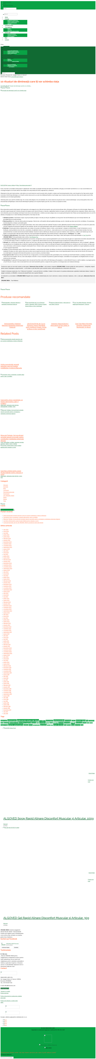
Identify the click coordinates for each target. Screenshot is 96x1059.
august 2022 (6, 612)
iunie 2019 (5, 678)
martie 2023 (6, 600)
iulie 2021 (5, 635)
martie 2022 (6, 621)
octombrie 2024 (7, 566)
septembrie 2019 (7, 672)
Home (6, 17)
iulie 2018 (5, 697)
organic (91, 722)
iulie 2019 (5, 676)
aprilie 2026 (6, 535)
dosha (37, 722)
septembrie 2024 (7, 568)
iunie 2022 (6, 616)
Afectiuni (5, 485)
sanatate (3, 444)
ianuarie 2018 (6, 708)
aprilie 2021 (6, 641)
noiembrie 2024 (7, 565)
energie (51, 722)
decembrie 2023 (7, 584)
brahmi (73, 721)
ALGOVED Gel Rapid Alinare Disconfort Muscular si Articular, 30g (46, 918)
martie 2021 (6, 642)
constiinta (91, 721)
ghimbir (56, 722)
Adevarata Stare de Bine (13, 31)
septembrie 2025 (7, 547)
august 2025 (6, 549)
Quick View (92, 773)
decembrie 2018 (7, 688)
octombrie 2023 (7, 588)
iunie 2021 (5, 637)
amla (44, 721)
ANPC (2, 1002)
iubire (75, 722)
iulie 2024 (5, 572)
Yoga (4, 501)
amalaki (41, 721)
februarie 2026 (7, 538)
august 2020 (6, 655)
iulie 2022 (5, 614)
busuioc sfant (81, 721)
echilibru (10, 406)
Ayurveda (5, 487)
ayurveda (68, 721)
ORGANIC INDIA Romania (12, 943)
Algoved (9, 54)
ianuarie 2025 (6, 561)
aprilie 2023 (6, 598)
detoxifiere (6, 442)
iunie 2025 (6, 552)
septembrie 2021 (7, 632)
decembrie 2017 (7, 710)
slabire (7, 444)
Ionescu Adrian (11, 185)
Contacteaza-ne (5, 988)
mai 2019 (5, 680)
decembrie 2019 (7, 667)
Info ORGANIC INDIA (8, 495)
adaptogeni (3, 405)
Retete (5, 499)
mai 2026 (5, 533)
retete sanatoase (36, 725)
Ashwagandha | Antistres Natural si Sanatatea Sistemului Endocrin (12, 325)
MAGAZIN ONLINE (8, 5)
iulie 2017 (5, 711)
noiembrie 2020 (7, 650)
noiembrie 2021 (7, 628)
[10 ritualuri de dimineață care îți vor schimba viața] (48, 137)
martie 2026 (6, 536)
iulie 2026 (5, 529)
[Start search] (1, 73)
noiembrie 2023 (7, 586)
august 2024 (6, 570)
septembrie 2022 (7, 611)
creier (2, 723)
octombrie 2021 (7, 630)
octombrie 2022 (7, 609)
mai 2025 (5, 554)
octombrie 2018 (7, 692)
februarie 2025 (7, 559)
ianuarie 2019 (6, 687)
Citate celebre (74, 226)
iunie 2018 (5, 699)
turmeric (77, 725)
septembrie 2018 (7, 694)
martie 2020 (6, 664)
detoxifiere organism (25, 723)
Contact (7, 39)
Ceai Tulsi (85, 235)
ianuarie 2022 (6, 625)
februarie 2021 (6, 644)
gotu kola (61, 723)
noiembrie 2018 (7, 690)
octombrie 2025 (7, 545)
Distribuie (16, 947)
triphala (15, 444)
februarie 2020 (7, 665)
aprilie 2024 (6, 577)
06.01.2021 (3, 185)
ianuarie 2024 (6, 582)
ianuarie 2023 (6, 604)
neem (88, 722)
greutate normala (19, 442)
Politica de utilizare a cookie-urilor (9, 1000)
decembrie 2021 (7, 627)
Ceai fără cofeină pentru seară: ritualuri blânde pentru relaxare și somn (12, 472)
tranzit (11, 444)
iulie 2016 (5, 713)
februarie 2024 (7, 581)
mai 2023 (5, 596)
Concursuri (6, 490)
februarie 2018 (6, 706)
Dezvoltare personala (24, 185)
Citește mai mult (91, 780)
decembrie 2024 (7, 563)
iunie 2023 (6, 595)
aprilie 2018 (6, 703)
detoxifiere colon (13, 723)
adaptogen (4, 721)
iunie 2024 (6, 574)
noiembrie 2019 (7, 669)
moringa (84, 723)
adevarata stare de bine (12, 405)
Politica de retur (5, 993)
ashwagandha (4, 406)
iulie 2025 (5, 551)
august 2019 (6, 674)
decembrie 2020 (7, 648)
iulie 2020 (5, 657)
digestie (33, 723)
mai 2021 (5, 639)
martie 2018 (6, 704)
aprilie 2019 (6, 681)
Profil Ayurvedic (7, 2)
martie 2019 (6, 683)
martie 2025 (6, 558)
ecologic (47, 722)
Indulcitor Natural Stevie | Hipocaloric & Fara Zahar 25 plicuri (60, 325)
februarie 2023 (7, 602)
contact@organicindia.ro (17, 76)
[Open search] (3, 14)
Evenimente (6, 494)
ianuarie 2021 (6, 646)
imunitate (67, 723)
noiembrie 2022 (7, 607)
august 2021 (6, 634)
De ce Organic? (11, 36)
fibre (54, 722)
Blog (4, 3)
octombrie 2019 (7, 671)
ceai (87, 721)
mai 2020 (5, 660)
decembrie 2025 (7, 542)
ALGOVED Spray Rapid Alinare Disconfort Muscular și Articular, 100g (48, 818)
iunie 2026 (6, 531)
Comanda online (9, 25)
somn (20, 476)
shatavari (49, 725)
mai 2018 (5, 701)
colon (2, 442)
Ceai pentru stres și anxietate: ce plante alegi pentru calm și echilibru (12, 401)
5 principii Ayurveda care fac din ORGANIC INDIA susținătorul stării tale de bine (23, 522)
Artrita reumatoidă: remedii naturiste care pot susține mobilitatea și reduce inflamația (11, 366)
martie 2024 (6, 579)
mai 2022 (5, 618)
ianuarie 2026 (6, 540)
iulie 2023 (5, 593)
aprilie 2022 (6, 619)
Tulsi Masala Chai (33, 237)
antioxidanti (49, 721)
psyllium (26, 725)
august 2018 (6, 695)
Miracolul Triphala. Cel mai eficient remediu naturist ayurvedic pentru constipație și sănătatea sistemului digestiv (12, 438)
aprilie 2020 (6, 662)
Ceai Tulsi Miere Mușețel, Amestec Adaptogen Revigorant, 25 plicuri (83, 325)
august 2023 (6, 591)
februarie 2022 (7, 623)
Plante (5, 497)
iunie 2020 (6, 658)
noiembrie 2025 (7, 543)
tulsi (2, 477)
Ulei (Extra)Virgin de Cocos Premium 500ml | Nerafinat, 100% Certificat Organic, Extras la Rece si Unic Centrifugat (36, 326)
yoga (82, 725)
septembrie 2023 (7, 589)
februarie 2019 (6, 685)
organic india (4, 725)
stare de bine (58, 725)
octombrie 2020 (7, 651)
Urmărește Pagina (5, 947)
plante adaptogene (15, 725)
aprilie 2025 (6, 556)
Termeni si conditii (5, 991)
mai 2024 (5, 575)
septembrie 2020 (7, 653)
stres (14, 406)
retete (31, 725)
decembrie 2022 (7, 605)
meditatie (79, 723)
